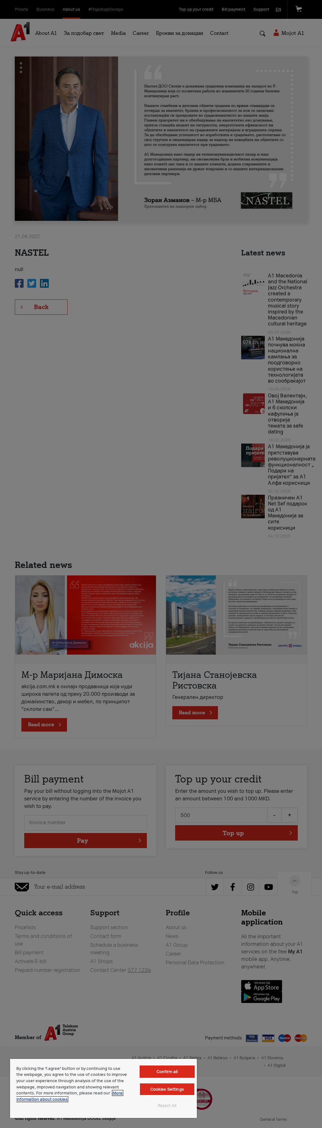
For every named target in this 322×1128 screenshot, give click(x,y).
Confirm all (167, 1071)
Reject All (167, 1105)
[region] (103, 1088)
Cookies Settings (167, 1089)
